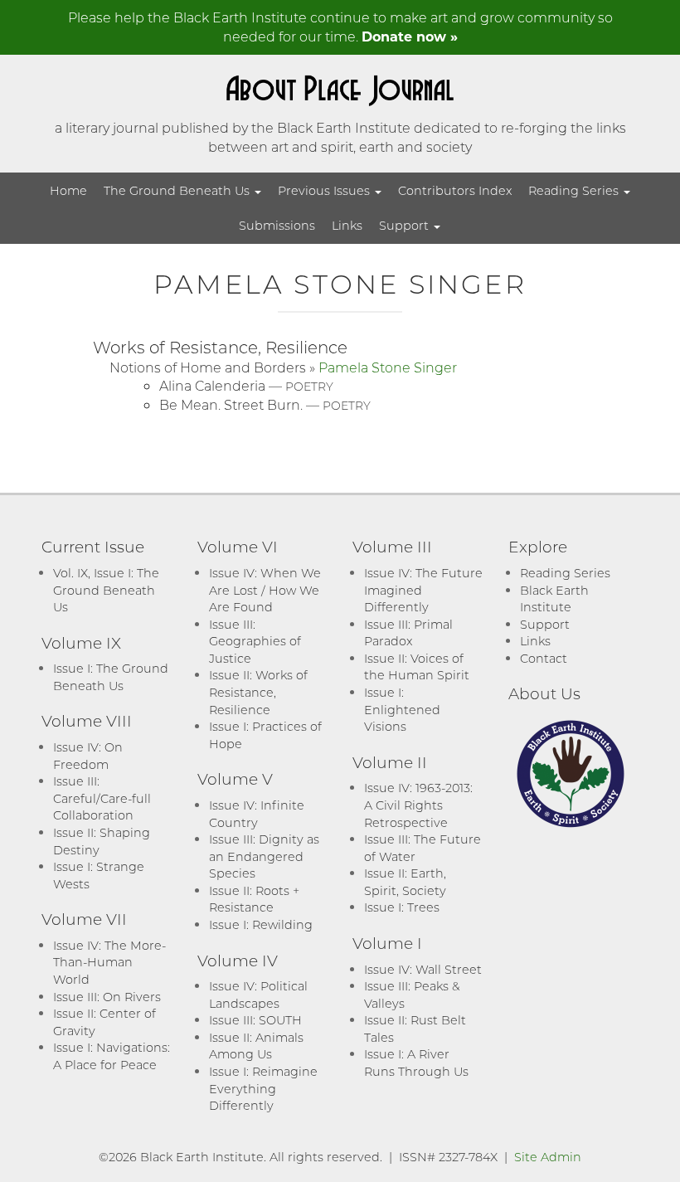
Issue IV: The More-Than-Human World (109, 962)
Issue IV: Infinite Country (256, 813)
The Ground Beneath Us (178, 190)
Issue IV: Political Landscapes (258, 994)
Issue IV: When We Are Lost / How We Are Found (265, 590)
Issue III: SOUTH (255, 1020)
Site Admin (547, 1157)
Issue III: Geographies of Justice (255, 641)
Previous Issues (325, 190)
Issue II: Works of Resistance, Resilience (258, 692)
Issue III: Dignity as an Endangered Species (264, 856)
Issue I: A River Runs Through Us (416, 1062)
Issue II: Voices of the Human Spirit (416, 666)
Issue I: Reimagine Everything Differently (263, 1088)
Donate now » (410, 36)
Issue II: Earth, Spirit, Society (405, 881)
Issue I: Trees (402, 907)
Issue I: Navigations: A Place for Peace (111, 1056)
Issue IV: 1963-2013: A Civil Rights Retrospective (418, 804)
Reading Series (575, 190)
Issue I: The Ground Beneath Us (110, 676)
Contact (543, 658)
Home (68, 190)
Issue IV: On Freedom (88, 755)
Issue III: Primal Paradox (408, 632)
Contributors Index (455, 190)
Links (347, 225)
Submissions (277, 225)
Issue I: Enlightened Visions (402, 709)
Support (405, 225)
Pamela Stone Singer (387, 367)
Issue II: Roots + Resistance (254, 899)
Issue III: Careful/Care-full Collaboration (102, 798)
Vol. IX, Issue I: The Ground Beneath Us (106, 590)
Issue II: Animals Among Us (256, 1046)
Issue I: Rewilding (261, 924)
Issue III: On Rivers (107, 996)
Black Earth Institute (554, 598)
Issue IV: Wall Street (423, 969)
